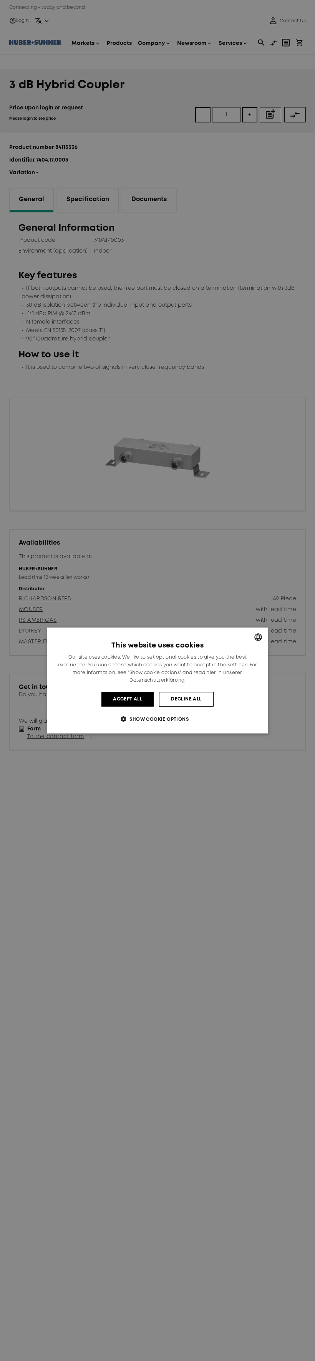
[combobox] (258, 637)
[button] (157, 719)
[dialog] (157, 680)
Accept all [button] (127, 699)
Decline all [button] (186, 699)
